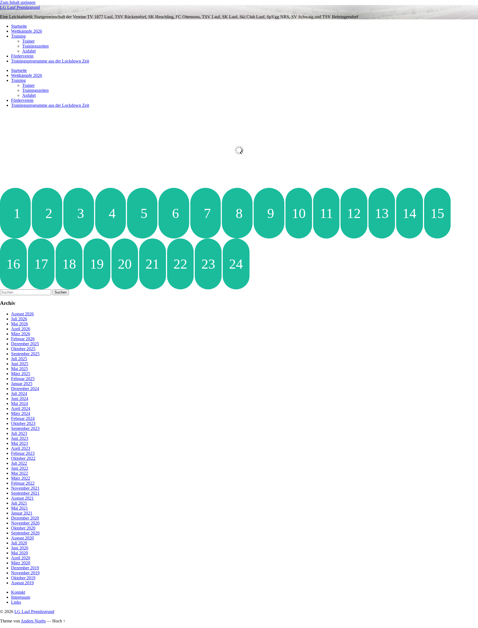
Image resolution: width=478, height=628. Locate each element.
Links (16, 602)
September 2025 (25, 353)
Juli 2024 (19, 393)
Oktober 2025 (23, 348)
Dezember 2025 (25, 343)
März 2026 (20, 333)
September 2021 (25, 493)
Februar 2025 (23, 378)
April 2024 (20, 408)
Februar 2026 (23, 338)
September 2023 (25, 428)
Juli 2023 (19, 433)
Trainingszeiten (35, 46)
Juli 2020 (19, 543)
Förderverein (22, 56)
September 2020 (25, 533)
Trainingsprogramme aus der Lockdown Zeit (50, 61)
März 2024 (20, 413)
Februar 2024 (23, 418)
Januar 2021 (21, 513)
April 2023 (20, 448)
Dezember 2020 (25, 518)
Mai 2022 (19, 473)
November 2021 (25, 488)
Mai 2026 (19, 323)
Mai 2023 (19, 443)
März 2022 (20, 478)
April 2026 (20, 328)
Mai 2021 (19, 508)
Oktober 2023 (23, 423)
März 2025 (20, 373)
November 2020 (25, 523)
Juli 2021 (19, 503)
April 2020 (20, 558)
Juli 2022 (19, 463)
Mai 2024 (19, 403)
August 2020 (22, 538)
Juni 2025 (19, 363)
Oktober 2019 (23, 577)
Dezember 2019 (25, 567)
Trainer (28, 41)
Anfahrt (29, 51)
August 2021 (22, 498)
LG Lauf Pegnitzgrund (20, 7)
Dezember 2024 (25, 388)
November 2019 (25, 572)
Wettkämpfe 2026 (26, 31)
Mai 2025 (19, 368)
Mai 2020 (19, 553)
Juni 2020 (19, 548)
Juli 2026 (19, 318)
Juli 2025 (19, 358)
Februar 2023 (23, 453)
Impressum (20, 597)
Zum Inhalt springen (17, 2)
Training (18, 36)
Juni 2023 (19, 438)
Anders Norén (33, 621)
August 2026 (22, 314)
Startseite (19, 26)
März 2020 (20, 562)
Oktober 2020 (23, 528)
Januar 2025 (21, 383)
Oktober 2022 (23, 458)
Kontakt (18, 592)
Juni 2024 (19, 398)
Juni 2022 (19, 468)
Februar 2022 (23, 483)
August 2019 (22, 582)
